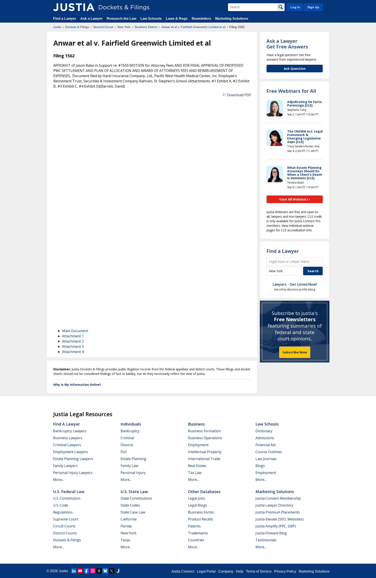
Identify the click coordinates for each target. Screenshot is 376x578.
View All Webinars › (294, 199)
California (128, 519)
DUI (124, 451)
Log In (295, 7)
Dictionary (263, 431)
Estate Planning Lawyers (73, 458)
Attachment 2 (73, 341)
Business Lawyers (67, 438)
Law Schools (151, 18)
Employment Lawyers (70, 451)
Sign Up (313, 7)
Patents (194, 526)
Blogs (260, 465)
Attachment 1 (73, 336)
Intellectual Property (205, 451)
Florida (126, 526)
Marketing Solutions (231, 18)
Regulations (63, 512)
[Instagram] (92, 570)
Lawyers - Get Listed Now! (295, 284)
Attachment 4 (73, 351)
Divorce (127, 444)
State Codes (130, 505)
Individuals (131, 424)
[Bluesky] (105, 570)
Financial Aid (265, 444)
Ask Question (295, 68)
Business (196, 424)
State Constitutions (136, 498)
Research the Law (121, 18)
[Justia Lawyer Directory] (118, 570)
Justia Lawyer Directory (274, 505)
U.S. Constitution (66, 498)
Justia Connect (182, 571)
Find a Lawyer (64, 18)
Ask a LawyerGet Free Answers (287, 44)
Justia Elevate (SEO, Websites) (279, 519)
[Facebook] (86, 570)
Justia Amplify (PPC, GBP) (275, 526)
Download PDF (239, 95)
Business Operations (205, 438)
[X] (111, 570)
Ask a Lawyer (91, 18)
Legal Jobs (196, 498)
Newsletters (201, 18)
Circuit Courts (64, 526)
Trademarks (198, 533)
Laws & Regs (177, 18)
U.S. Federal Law (68, 491)
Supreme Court (65, 519)
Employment (198, 444)
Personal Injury (133, 472)
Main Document (75, 330)
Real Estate (197, 465)
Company (225, 571)
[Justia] (73, 7)
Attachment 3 (73, 346)
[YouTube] (80, 570)
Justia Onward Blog (271, 533)
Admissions (264, 438)
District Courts (65, 533)
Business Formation (204, 431)
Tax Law (194, 472)
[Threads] (99, 570)
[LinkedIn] (73, 570)
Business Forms (201, 512)
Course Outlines (268, 451)
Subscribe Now (294, 352)
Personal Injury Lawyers (72, 472)
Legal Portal (206, 571)
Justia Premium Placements (277, 512)
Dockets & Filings (67, 540)
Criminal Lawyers (67, 444)
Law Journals (266, 458)
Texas (125, 540)
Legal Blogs (197, 505)
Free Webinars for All (291, 91)
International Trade (204, 458)
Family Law (129, 465)
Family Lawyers (65, 465)
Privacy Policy (285, 571)
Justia (63, 571)
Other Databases (204, 491)
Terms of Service (259, 571)
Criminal (127, 438)
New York (128, 533)
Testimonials (266, 540)
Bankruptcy (130, 431)
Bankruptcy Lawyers (69, 431)
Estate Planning (133, 458)
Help (239, 571)
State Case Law (133, 512)
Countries (196, 540)
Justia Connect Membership (278, 498)
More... (58, 479)
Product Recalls (200, 519)
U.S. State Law (134, 491)
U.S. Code (60, 505)
